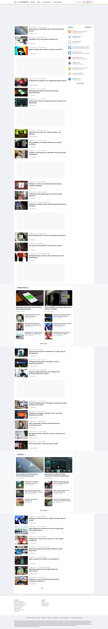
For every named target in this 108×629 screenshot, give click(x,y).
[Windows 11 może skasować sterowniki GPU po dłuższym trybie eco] (21, 580)
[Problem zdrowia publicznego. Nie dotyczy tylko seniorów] (21, 195)
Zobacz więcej (43, 343)
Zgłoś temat (55, 617)
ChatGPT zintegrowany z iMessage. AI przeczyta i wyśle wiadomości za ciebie (48, 404)
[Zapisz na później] (63, 33)
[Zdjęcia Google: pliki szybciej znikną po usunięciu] (21, 50)
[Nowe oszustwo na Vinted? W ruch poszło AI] (21, 560)
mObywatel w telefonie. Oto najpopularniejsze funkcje (47, 81)
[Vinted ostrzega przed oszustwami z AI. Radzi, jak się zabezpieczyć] (21, 352)
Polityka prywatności (64, 617)
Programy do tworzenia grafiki (19, 609)
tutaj (39, 626)
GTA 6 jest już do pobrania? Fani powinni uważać (45, 245)
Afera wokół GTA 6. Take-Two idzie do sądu (43, 444)
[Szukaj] (77, 2)
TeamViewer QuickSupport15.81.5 (80, 47)
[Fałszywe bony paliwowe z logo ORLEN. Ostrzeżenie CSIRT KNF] (48, 485)
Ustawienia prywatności (76, 617)
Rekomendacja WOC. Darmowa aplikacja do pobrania (47, 235)
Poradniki (43, 601)
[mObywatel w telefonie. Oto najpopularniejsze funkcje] (21, 82)
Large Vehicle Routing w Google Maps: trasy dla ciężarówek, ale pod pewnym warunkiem (33, 491)
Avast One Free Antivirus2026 (79, 31)
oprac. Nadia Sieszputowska (43, 202)
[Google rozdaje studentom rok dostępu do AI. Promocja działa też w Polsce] (21, 373)
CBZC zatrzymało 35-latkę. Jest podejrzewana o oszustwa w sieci (33, 324)
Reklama (50, 617)
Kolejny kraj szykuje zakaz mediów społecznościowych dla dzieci (47, 205)
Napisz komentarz (34, 85)
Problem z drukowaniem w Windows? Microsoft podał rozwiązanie (47, 153)
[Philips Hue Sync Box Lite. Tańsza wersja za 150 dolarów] (21, 133)
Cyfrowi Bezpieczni (57, 2)
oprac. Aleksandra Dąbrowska (43, 253)
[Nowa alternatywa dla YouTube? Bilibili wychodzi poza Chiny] (21, 550)
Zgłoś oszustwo (47, 2)
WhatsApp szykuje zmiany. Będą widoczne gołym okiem (43, 570)
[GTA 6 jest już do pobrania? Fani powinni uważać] (21, 247)
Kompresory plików (76, 79)
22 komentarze (33, 157)
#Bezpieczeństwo (22, 287)
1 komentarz (32, 95)
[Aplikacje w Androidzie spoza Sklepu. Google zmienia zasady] (48, 327)
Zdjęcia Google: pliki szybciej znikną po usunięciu (45, 49)
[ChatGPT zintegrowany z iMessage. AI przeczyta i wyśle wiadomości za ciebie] (21, 404)
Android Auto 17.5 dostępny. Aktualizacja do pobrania (32, 482)
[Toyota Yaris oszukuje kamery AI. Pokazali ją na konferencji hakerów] (48, 502)
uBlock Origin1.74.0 (77, 57)
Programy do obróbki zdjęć (18, 601)
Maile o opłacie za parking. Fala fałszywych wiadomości (61, 491)
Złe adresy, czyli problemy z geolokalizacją (31, 499)
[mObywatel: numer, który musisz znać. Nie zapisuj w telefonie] (48, 335)
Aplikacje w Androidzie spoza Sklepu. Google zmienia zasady (62, 324)
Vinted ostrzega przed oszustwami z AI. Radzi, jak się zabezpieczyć (47, 352)
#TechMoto (21, 454)
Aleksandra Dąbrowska (42, 192)
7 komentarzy (33, 355)
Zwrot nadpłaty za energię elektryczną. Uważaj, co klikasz (45, 143)
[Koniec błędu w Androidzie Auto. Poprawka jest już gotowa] (21, 30)
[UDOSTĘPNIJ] (65, 33)
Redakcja (38, 617)
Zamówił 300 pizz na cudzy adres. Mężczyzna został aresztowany (46, 256)
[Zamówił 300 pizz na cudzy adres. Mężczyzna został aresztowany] (21, 257)
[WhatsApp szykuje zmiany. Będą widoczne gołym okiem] (21, 570)
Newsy (39, 2)
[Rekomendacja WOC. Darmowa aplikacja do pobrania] (21, 236)
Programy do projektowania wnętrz (20, 604)
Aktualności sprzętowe (45, 602)
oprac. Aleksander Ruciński (30, 493)
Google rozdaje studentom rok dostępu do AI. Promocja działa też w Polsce (44, 372)
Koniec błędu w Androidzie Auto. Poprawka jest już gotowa (46, 30)
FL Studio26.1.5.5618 (77, 73)
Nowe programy (17, 611)
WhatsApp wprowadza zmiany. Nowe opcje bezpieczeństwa (43, 91)
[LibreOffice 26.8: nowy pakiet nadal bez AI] (21, 40)
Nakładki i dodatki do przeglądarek (79, 58)
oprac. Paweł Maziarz (41, 369)
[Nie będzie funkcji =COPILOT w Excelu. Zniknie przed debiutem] (21, 435)
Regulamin (43, 617)
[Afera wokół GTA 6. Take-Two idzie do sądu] (21, 445)
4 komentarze (33, 105)
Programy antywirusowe (77, 33)
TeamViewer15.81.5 (77, 52)
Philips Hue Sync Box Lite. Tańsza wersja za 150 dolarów (45, 133)
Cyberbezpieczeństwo (45, 604)
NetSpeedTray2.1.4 (77, 36)
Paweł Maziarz (40, 243)
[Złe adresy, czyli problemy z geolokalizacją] (20, 502)
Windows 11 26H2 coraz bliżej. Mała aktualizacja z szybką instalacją (45, 184)
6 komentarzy (33, 43)
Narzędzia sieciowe (76, 37)
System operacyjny (44, 605)
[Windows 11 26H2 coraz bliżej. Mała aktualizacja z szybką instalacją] (21, 185)
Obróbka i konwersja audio (78, 64)
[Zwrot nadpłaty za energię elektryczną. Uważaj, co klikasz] (21, 143)
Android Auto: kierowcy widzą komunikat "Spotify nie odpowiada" (47, 102)
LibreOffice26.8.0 (76, 41)
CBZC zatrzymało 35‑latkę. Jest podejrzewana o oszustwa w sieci (44, 424)
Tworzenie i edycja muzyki (77, 74)
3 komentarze (33, 208)
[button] (92, 2)
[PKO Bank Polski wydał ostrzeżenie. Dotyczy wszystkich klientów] (48, 318)
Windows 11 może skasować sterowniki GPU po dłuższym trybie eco (44, 580)
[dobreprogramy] (24, 2)
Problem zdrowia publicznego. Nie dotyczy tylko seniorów (45, 195)
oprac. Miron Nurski (41, 401)
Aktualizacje (87, 27)
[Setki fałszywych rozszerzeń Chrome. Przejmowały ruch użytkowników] (20, 335)
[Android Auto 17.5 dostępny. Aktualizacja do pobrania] (20, 485)
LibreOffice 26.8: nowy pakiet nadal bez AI (43, 39)
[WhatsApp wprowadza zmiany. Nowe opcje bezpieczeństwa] (21, 92)
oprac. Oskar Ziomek (41, 27)
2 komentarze (33, 33)
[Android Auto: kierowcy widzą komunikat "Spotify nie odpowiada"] (21, 102)
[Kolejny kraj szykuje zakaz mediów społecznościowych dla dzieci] (21, 205)
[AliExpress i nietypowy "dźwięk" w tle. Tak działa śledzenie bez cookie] (21, 414)
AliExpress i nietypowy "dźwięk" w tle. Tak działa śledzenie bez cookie (45, 414)
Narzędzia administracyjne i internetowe (81, 48)
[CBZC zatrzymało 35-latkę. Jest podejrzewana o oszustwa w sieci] (20, 327)
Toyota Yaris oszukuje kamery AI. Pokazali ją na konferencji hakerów (62, 499)
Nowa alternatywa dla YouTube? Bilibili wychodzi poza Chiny (46, 549)
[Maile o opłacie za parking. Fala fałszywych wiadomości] (48, 493)
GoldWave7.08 (76, 62)
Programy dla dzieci (17, 608)
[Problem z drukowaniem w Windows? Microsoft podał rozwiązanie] (21, 154)
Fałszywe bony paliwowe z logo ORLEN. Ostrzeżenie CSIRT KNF (61, 482)
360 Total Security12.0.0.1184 (79, 68)
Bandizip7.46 (75, 78)
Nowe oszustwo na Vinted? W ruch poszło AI (44, 559)
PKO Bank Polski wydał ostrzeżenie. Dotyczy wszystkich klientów (62, 315)
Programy (32, 2)
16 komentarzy (33, 543)
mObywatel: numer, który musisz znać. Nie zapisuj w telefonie (61, 333)
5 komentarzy (33, 53)
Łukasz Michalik (28, 502)
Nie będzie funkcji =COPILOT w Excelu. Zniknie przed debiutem (47, 434)
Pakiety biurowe (75, 42)
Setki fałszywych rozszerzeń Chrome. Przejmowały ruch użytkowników (34, 333)
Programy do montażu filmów (19, 605)
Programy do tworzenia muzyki (19, 602)
